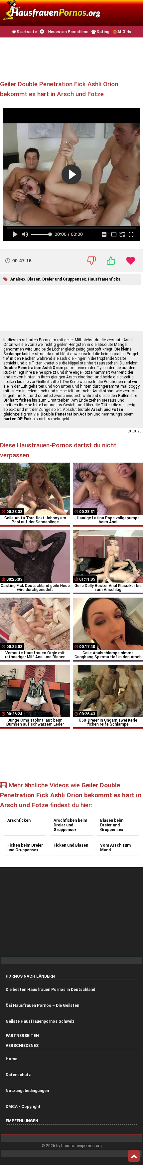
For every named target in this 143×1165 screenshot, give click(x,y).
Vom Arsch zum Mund (115, 847)
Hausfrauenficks (104, 279)
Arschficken (19, 820)
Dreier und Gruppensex (64, 279)
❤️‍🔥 (121, 32)
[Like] (111, 260)
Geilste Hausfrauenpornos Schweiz (40, 1021)
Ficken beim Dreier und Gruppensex (25, 847)
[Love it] (130, 260)
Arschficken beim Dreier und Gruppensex (70, 825)
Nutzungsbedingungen (27, 1090)
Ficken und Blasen (71, 845)
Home (11, 1059)
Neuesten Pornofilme (67, 32)
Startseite (26, 32)
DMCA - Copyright (23, 1106)
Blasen (33, 279)
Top (134, 1156)
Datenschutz (18, 1074)
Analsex (17, 279)
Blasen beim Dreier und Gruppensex (111, 825)
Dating (102, 32)
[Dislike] (91, 260)
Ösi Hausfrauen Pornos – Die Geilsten (42, 1005)
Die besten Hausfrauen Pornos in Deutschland (50, 989)
